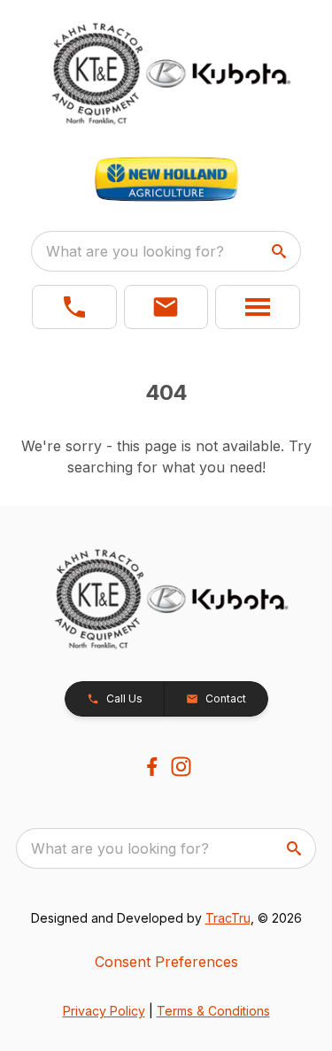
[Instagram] (181, 766)
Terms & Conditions (213, 1010)
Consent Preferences (166, 961)
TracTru (228, 917)
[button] (74, 307)
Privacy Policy (104, 1010)
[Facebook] (152, 766)
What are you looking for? (135, 251)
